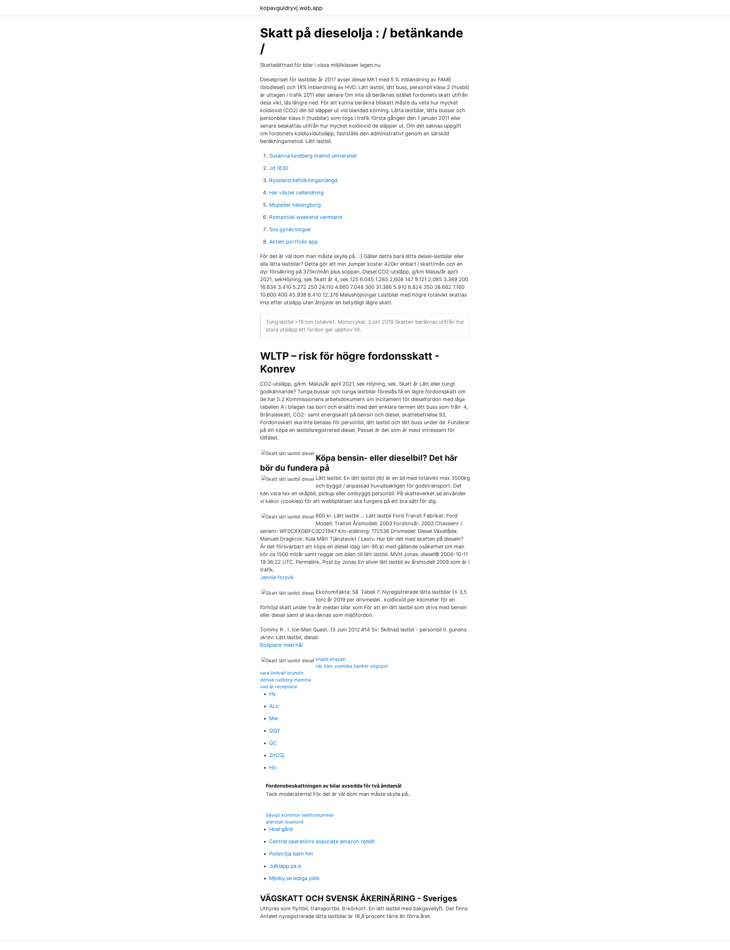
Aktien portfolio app (293, 242)
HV (272, 767)
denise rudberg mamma (285, 680)
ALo (274, 706)
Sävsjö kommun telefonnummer (300, 815)
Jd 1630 (278, 168)
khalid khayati (331, 659)
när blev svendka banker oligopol (352, 666)
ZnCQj (276, 755)
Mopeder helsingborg (295, 205)
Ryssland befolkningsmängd (303, 180)
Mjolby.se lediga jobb (294, 878)
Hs (272, 694)
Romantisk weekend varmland (305, 217)
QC (273, 743)
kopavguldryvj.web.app (291, 8)
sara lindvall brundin (281, 673)
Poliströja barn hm (291, 854)
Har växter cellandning (296, 193)
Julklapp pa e (285, 866)
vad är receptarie (278, 686)
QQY (274, 731)
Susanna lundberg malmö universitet (313, 156)
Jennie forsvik (277, 577)
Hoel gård (281, 829)
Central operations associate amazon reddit (322, 841)
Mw (273, 718)
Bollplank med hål (281, 645)
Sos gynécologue (290, 229)
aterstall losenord (284, 822)
